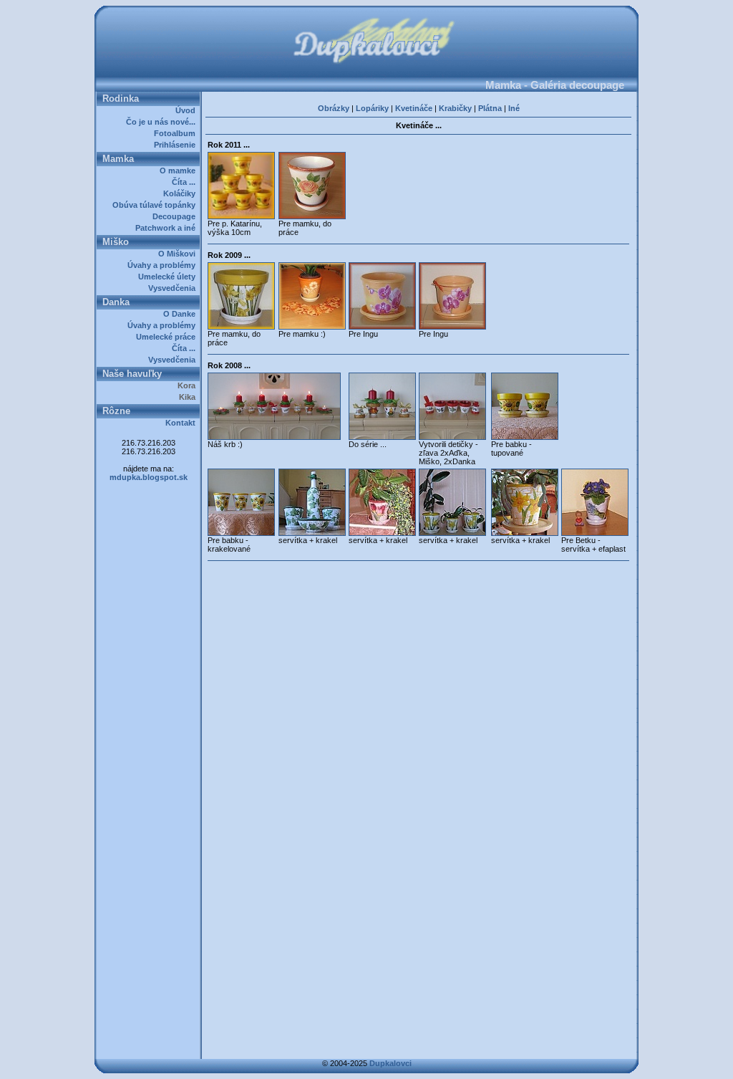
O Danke (181, 314)
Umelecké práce (168, 336)
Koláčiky (181, 193)
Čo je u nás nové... (163, 122)
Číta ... (186, 182)
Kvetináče (413, 108)
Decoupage (176, 216)
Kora (189, 385)
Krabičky (455, 108)
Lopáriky (372, 108)
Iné (514, 108)
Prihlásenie (177, 144)
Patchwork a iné (167, 228)
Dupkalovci (390, 1063)
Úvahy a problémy (163, 265)
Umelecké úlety (169, 276)
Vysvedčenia (174, 288)
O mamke (180, 170)
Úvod (187, 110)
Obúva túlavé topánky (156, 205)
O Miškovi (179, 253)
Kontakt (182, 422)
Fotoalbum (177, 133)
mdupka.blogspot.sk (149, 477)
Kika (189, 397)
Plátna (490, 108)
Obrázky (333, 108)
